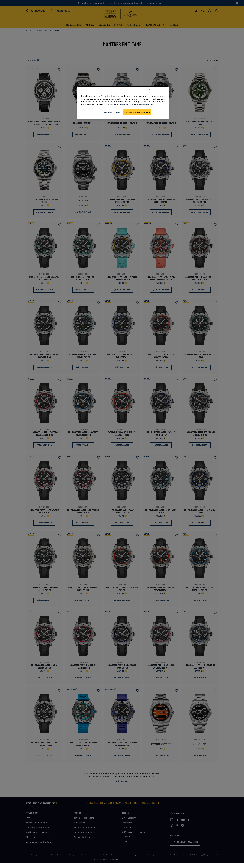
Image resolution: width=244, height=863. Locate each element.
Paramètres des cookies (111, 112)
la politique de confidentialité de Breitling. (134, 104)
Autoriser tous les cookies (137, 112)
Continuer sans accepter (158, 90)
